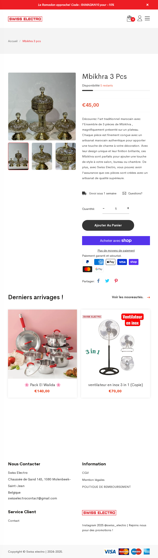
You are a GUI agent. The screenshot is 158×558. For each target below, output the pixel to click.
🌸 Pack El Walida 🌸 (42, 385)
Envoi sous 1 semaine (102, 193)
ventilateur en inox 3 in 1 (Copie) (115, 385)
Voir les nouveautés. (128, 297)
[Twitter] (107, 281)
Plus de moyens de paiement (116, 250)
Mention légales (93, 480)
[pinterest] (116, 281)
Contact (13, 521)
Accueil (12, 41)
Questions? (135, 193)
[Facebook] (98, 281)
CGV (85, 473)
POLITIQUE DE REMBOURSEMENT (106, 487)
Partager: (88, 281)
